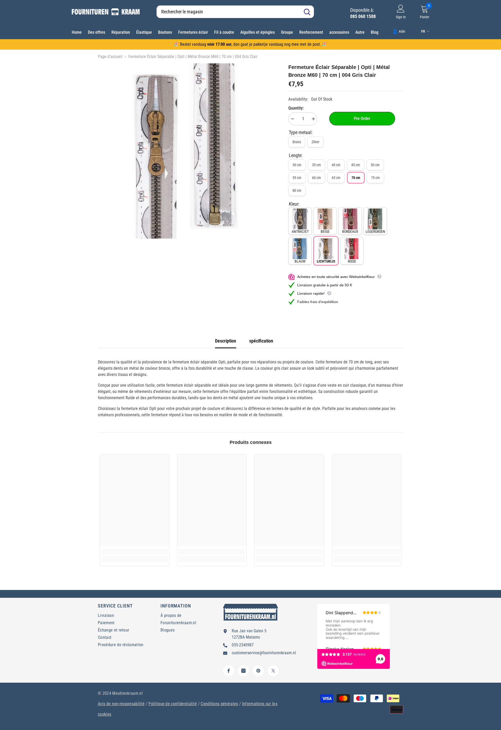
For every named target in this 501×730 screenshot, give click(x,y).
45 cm (355, 165)
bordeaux (350, 231)
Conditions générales (219, 703)
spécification (261, 341)
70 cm (355, 178)
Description (225, 341)
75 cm (375, 178)
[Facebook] (228, 670)
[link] (399, 31)
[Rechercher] (235, 11)
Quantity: (296, 108)
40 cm (336, 165)
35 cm (316, 165)
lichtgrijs (326, 261)
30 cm (297, 165)
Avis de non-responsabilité (121, 703)
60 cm (316, 178)
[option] (185, 151)
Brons (297, 142)
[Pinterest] (258, 670)
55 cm (297, 178)
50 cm (375, 165)
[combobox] (228, 11)
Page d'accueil (110, 56)
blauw (300, 261)
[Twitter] (273, 670)
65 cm (336, 178)
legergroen (375, 231)
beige (325, 231)
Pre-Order (362, 118)
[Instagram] (243, 670)
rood (352, 261)
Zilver (315, 142)
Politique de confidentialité (172, 703)
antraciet (300, 231)
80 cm (297, 190)
